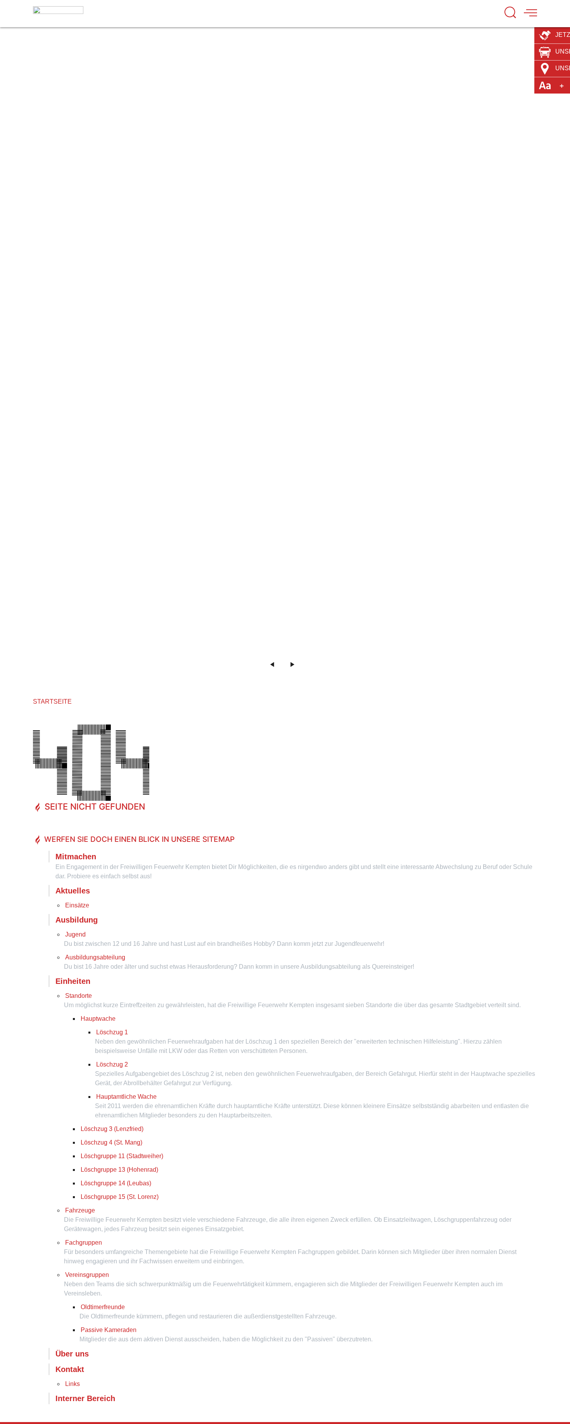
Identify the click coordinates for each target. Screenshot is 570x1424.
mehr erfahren (372, 147)
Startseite (52, 701)
